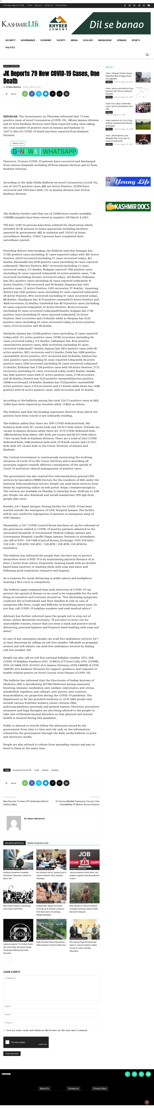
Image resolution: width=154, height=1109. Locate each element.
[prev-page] (5, 959)
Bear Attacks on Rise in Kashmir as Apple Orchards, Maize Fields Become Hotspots (84, 909)
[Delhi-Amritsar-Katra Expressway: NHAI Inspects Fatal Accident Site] (51, 929)
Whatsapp (59, 151)
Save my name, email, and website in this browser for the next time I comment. (47, 1030)
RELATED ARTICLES (14, 843)
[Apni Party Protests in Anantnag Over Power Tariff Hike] (18, 893)
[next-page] (10, 959)
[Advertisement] (51, 106)
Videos (109, 82)
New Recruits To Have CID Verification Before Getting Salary (25, 803)
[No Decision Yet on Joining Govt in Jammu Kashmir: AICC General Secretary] (51, 859)
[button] (147, 54)
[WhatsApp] (144, 6)
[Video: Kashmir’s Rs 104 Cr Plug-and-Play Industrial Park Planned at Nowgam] (143, 124)
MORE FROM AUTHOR (38, 843)
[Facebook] (125, 6)
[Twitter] (134, 6)
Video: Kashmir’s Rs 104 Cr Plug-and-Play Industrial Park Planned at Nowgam (119, 123)
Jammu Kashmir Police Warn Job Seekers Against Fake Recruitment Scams (84, 875)
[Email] (60, 94)
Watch (109, 67)
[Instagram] (130, 6)
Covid (36, 770)
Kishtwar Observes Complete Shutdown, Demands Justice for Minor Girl (17, 875)
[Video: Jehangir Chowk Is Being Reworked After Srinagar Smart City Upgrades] (143, 77)
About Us (44, 1088)
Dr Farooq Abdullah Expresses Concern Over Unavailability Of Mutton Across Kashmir (78, 803)
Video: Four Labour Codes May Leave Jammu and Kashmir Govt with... (119, 106)
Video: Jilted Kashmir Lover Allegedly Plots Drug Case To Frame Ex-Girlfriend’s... (117, 138)
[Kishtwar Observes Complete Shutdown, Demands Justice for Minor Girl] (18, 859)
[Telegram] (46, 94)
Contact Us (73, 1088)
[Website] (139, 6)
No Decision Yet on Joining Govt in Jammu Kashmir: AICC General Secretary (51, 875)
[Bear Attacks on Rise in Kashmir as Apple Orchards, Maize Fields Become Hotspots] (85, 893)
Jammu (45, 770)
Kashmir (55, 770)
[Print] (66, 94)
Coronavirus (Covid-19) (21, 770)
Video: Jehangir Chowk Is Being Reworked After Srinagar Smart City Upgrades (119, 76)
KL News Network (13, 87)
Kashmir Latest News (11, 66)
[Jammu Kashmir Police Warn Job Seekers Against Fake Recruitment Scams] (85, 859)
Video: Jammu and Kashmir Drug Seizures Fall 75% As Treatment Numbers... (119, 91)
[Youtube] (149, 6)
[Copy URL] (53, 94)
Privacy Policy (99, 1088)
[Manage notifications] (147, 1102)
